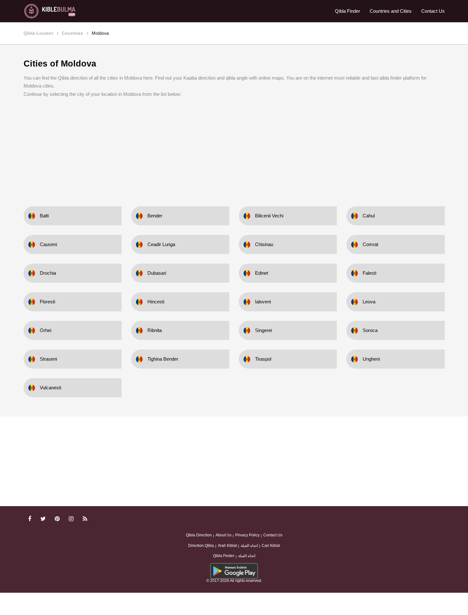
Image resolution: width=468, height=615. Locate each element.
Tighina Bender (162, 359)
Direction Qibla (201, 545)
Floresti (47, 301)
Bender (154, 215)
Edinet (261, 273)
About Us (223, 535)
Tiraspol (263, 359)
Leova (369, 301)
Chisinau (264, 244)
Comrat (370, 244)
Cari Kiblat (271, 545)
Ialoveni (263, 301)
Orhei (45, 330)
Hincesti (155, 301)
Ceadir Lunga (161, 244)
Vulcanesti (50, 387)
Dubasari (156, 273)
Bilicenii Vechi (269, 215)
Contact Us (433, 11)
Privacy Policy (247, 535)
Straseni (48, 359)
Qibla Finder (347, 11)
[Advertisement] (234, 147)
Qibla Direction (199, 535)
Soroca (370, 330)
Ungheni (371, 359)
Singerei (263, 330)
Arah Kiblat (227, 545)
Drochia (48, 273)
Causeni (48, 244)
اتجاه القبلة (249, 545)
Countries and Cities (391, 11)
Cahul (369, 215)
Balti (44, 215)
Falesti (369, 273)
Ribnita (154, 330)
